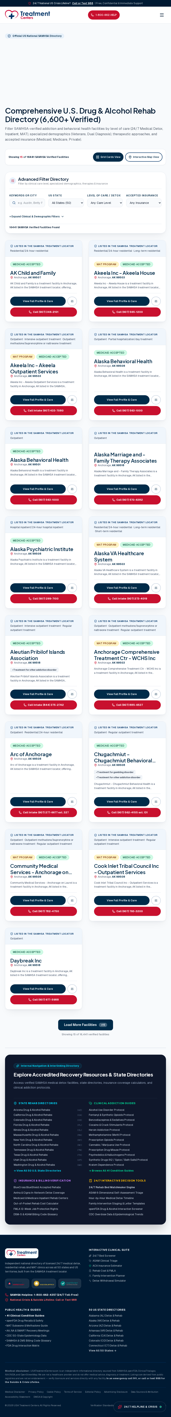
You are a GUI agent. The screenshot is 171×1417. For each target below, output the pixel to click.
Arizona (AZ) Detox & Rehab (105, 1325)
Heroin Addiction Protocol (104, 1130)
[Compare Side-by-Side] (72, 301)
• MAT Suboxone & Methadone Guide (26, 1325)
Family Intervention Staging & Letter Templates (117, 1203)
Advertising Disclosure (116, 1391)
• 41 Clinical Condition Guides (24, 1315)
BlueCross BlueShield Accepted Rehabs (37, 1187)
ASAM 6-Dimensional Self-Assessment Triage (116, 1192)
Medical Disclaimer (15, 1391)
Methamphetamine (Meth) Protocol (109, 1135)
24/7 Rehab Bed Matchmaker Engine (112, 1187)
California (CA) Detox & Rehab (106, 1335)
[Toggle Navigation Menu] (162, 15)
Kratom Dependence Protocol (106, 1165)
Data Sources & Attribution (144, 1391)
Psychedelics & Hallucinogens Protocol (112, 1155)
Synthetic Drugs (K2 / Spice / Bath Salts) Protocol (118, 1160)
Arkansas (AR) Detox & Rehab (106, 1330)
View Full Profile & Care (38, 301)
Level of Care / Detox (104, 195)
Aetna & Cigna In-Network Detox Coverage (39, 1192)
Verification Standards (102, 1405)
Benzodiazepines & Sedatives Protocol (112, 1120)
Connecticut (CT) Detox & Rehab (108, 1345)
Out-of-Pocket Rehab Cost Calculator (36, 1203)
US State (55, 195)
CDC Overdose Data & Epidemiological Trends (116, 1214)
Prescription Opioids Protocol (106, 1140)
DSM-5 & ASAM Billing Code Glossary (36, 1214)
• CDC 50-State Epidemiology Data (26, 1335)
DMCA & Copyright (43, 1396)
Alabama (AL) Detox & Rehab (105, 1315)
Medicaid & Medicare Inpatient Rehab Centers (41, 1198)
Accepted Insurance (142, 195)
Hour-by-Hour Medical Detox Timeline (111, 1198)
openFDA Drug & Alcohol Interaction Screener (116, 1209)
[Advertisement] (85, 72)
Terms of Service (73, 1391)
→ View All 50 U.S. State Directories (37, 1170)
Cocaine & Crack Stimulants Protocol (111, 1125)
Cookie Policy (54, 1391)
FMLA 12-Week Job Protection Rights (36, 1209)
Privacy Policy (36, 1391)
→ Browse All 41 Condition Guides (111, 1170)
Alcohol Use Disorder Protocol (106, 1110)
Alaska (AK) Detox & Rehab (104, 1320)
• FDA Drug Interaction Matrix (22, 1345)
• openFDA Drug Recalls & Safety (24, 1320)
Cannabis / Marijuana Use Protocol (109, 1145)
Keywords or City (23, 195)
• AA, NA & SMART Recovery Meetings (27, 1330)
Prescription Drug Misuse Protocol (109, 1150)
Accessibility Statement (17, 1396)
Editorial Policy (93, 1391)
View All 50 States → (102, 1350)
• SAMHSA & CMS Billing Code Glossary (28, 1340)
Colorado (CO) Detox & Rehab (106, 1340)
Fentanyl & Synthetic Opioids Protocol (111, 1115)
